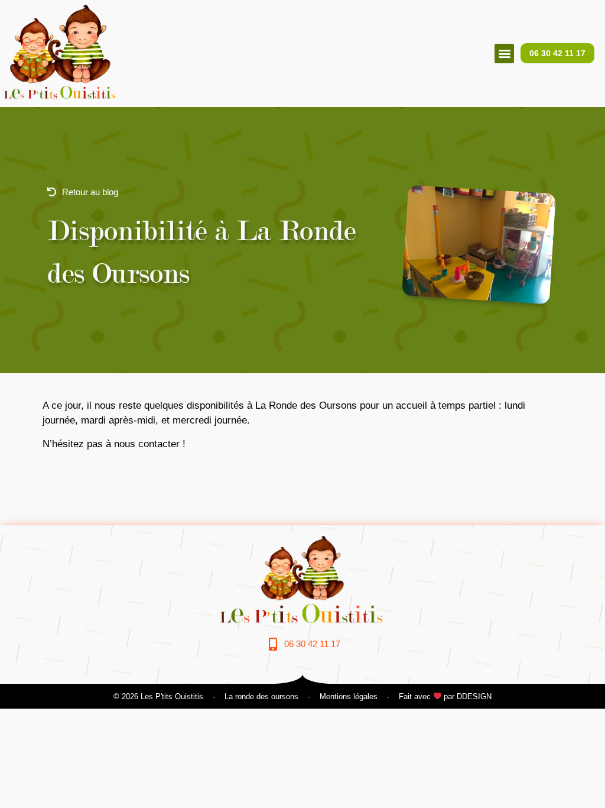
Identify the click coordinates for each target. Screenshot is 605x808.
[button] (504, 53)
